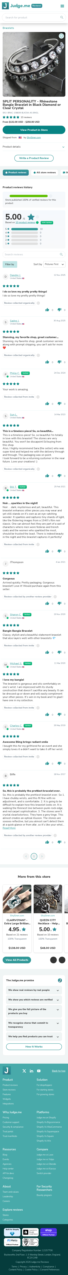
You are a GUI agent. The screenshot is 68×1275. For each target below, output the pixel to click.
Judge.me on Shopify (46, 1117)
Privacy (23, 1266)
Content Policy (15, 1269)
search (62, 17)
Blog (5, 1154)
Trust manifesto (10, 1136)
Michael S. (16, 663)
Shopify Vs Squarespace (48, 1131)
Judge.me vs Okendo (46, 1164)
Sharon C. (15, 614)
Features (7, 1094)
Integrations (8, 1103)
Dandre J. (15, 275)
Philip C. (15, 373)
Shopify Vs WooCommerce (49, 1126)
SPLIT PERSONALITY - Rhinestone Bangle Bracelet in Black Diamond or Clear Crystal (32, 105)
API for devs (8, 1173)
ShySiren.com (34, 137)
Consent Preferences (49, 1269)
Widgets (7, 1099)
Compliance (48, 1266)
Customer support (11, 1122)
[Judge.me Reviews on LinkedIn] (32, 1071)
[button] (53, 960)
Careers (6, 1201)
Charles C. (16, 726)
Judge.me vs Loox (45, 1154)
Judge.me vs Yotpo (45, 1159)
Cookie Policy (31, 1269)
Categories (8, 1219)
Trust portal (8, 1131)
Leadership (8, 1196)
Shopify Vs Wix (44, 1140)
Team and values (11, 1191)
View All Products (17, 960)
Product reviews (10, 1085)
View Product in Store (34, 130)
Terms (14, 1266)
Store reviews (9, 1089)
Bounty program (44, 1195)
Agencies (7, 1164)
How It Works (34, 1047)
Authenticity (34, 1266)
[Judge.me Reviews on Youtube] (39, 1071)
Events (6, 1159)
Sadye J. (14, 321)
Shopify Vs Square (45, 1136)
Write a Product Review (34, 158)
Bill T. (13, 487)
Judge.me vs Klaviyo (46, 1168)
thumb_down (59, 310)
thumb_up (47, 310)
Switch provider (44, 1173)
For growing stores (45, 1094)
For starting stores (45, 1089)
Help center (8, 1168)
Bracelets (8, 28)
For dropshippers (44, 1085)
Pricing (6, 1117)
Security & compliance (13, 1126)
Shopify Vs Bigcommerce (48, 1122)
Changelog (8, 1178)
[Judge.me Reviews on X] (24, 1071)
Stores (6, 1215)
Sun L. (13, 414)
